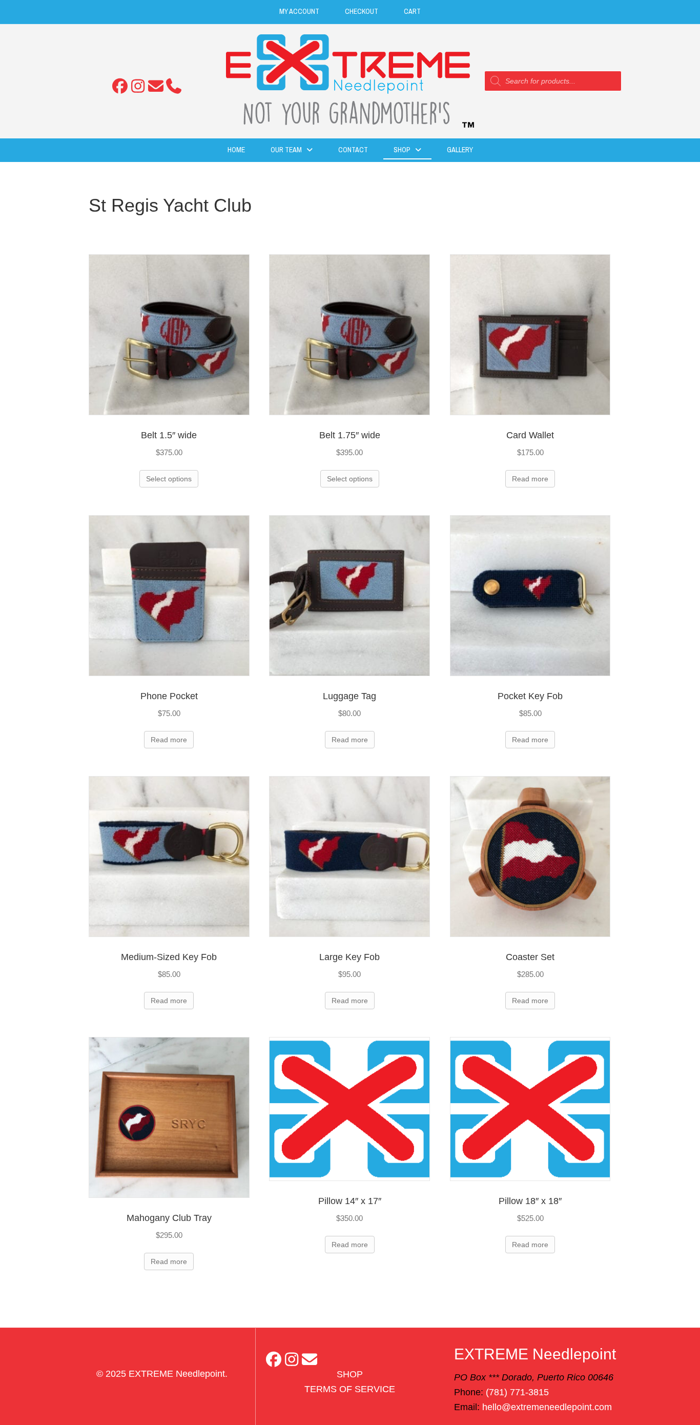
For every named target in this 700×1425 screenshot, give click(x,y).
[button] (120, 86)
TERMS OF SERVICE (349, 1389)
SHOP (350, 1374)
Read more (530, 479)
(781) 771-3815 (517, 1392)
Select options (169, 479)
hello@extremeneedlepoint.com (547, 1407)
